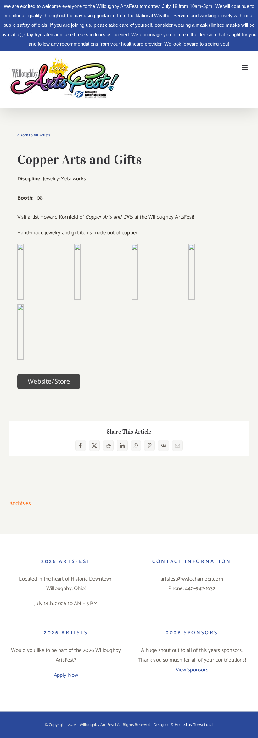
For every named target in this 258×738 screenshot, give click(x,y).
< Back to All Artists (33, 135)
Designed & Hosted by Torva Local (183, 725)
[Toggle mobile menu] (245, 67)
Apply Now (66, 675)
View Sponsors (192, 669)
